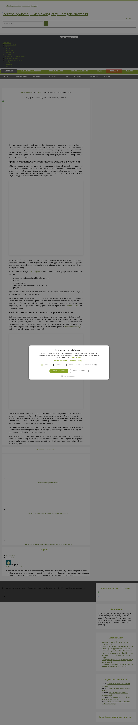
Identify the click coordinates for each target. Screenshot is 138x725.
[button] (69, 361)
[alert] (69, 362)
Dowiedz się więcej (75, 357)
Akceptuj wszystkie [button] (58, 371)
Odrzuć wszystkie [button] (79, 371)
